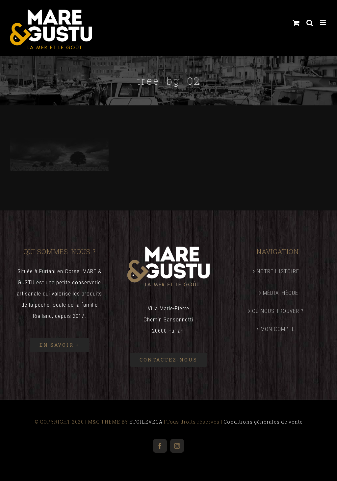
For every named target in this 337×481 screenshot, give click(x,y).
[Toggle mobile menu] (323, 22)
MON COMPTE (278, 329)
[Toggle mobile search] (309, 22)
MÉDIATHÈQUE (280, 293)
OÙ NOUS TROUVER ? (277, 311)
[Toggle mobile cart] (296, 22)
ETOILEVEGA (146, 422)
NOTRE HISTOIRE (278, 271)
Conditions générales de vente (263, 422)
